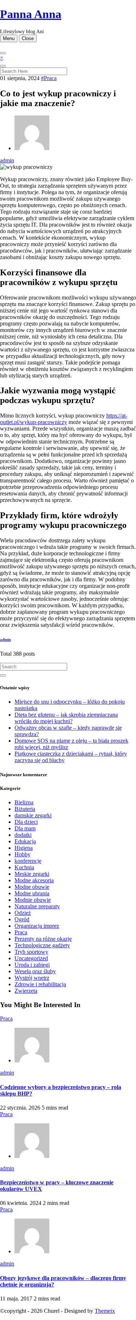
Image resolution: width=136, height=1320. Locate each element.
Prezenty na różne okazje (43, 939)
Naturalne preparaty (37, 906)
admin (7, 160)
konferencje (28, 861)
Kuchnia (24, 867)
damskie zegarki (33, 815)
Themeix (105, 1311)
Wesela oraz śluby (35, 971)
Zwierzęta (26, 991)
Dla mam (25, 828)
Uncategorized (31, 958)
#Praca (49, 78)
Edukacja (25, 841)
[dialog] (68, 64)
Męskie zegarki (32, 874)
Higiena (24, 848)
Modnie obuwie (33, 900)
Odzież (23, 913)
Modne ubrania (32, 893)
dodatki (23, 835)
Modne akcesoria (34, 880)
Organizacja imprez (37, 926)
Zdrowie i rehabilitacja (40, 984)
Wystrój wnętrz (32, 978)
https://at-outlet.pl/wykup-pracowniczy (63, 418)
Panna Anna (30, 14)
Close (28, 38)
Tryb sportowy (31, 952)
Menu (9, 38)
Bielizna (24, 802)
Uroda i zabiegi (32, 965)
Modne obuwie (32, 887)
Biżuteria (25, 809)
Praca (21, 932)
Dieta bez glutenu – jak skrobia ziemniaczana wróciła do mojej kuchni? (66, 718)
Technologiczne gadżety (42, 945)
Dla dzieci (26, 822)
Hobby (22, 854)
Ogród (22, 919)
